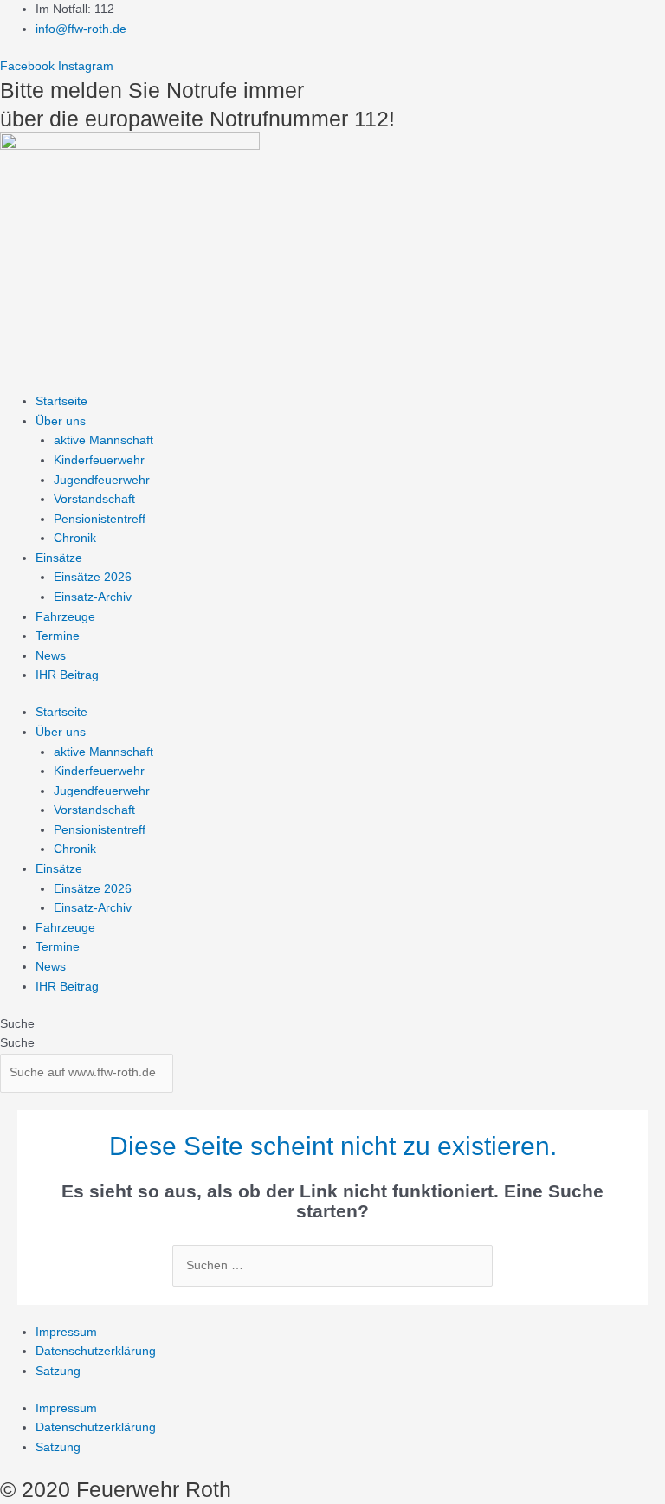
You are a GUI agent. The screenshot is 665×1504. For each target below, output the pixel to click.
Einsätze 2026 (93, 577)
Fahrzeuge (65, 616)
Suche (17, 1023)
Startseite (61, 401)
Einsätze (59, 558)
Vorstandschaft (94, 499)
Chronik (75, 538)
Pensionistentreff (99, 519)
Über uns (61, 421)
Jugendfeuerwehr (102, 480)
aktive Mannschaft (103, 440)
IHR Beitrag (67, 674)
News (51, 655)
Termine (58, 635)
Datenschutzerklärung (96, 1351)
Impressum (66, 1332)
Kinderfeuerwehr (99, 460)
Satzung (58, 1371)
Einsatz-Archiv (93, 597)
